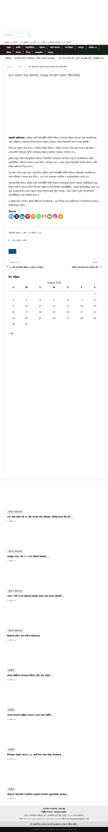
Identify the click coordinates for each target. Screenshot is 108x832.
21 (81, 312)
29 (94, 318)
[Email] (49, 216)
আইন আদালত (55, 47)
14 (81, 306)
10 (26, 306)
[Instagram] (55, 216)
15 (94, 306)
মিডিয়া (8, 52)
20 (68, 312)
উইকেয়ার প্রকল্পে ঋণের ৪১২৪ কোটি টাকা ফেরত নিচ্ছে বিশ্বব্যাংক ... (35, 754)
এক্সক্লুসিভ (39, 52)
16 (13, 312)
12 (54, 306)
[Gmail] (44, 216)
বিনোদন (18, 52)
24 (26, 318)
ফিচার (28, 52)
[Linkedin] (22, 216)
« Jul (11, 333)
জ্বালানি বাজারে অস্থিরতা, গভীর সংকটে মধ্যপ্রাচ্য (34, 58)
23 (13, 318)
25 (40, 318)
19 (54, 312)
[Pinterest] (27, 216)
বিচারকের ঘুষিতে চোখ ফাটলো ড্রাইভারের (23, 635)
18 (40, 312)
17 (26, 312)
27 (68, 318)
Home (9, 67)
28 (81, 318)
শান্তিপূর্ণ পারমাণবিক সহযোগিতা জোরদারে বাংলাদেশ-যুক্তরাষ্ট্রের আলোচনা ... (38, 794)
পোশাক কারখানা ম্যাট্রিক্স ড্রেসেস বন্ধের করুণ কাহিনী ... (30, 715)
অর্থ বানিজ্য (69, 47)
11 (40, 306)
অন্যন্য (50, 52)
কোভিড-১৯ (93, 47)
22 (94, 312)
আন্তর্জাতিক (29, 47)
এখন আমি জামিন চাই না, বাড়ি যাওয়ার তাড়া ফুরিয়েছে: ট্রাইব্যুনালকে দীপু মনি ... (40, 516)
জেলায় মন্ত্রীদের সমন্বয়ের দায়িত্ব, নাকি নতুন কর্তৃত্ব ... (30, 675)
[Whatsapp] (38, 216)
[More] (60, 216)
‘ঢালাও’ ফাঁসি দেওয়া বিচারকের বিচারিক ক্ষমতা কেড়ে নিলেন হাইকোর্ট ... (35, 596)
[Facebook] (11, 216)
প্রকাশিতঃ (24, 233)
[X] (16, 216)
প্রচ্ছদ (8, 47)
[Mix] (33, 216)
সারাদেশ (42, 47)
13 (68, 306)
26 (54, 318)
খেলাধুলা (81, 47)
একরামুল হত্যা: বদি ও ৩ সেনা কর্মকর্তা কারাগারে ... (28, 556)
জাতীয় (18, 47)
